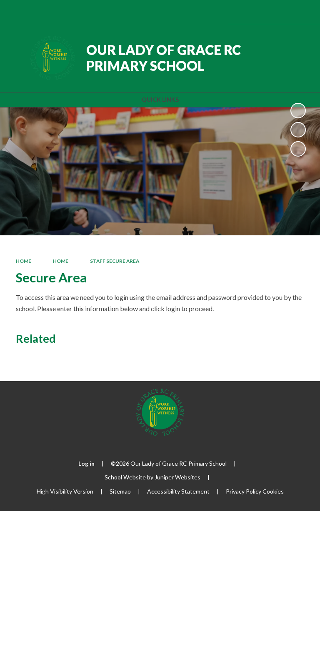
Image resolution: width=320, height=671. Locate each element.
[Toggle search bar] (279, 11)
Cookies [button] (273, 491)
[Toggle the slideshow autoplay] (298, 110)
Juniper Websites (177, 477)
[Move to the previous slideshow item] (298, 129)
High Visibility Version (65, 491)
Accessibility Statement (178, 491)
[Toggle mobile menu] (302, 12)
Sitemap (120, 491)
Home (23, 261)
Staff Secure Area (114, 261)
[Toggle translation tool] (258, 11)
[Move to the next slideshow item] (298, 149)
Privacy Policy (243, 491)
